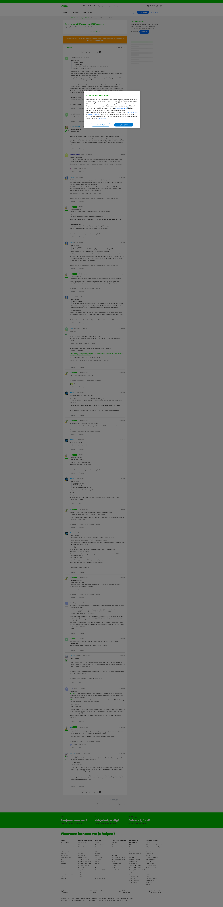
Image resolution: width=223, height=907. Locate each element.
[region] (112, 109)
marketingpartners (121, 108)
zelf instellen (102, 118)
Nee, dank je (101, 125)
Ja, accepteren (123, 125)
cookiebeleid (132, 112)
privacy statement (94, 114)
